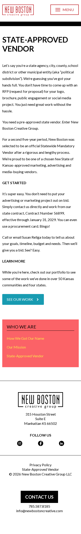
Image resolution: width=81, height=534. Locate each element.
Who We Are (21, 326)
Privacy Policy (40, 465)
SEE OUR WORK (20, 299)
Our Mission (16, 347)
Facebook (40, 443)
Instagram (19, 443)
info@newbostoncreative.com (39, 511)
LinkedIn (61, 443)
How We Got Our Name (25, 338)
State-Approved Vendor (25, 356)
